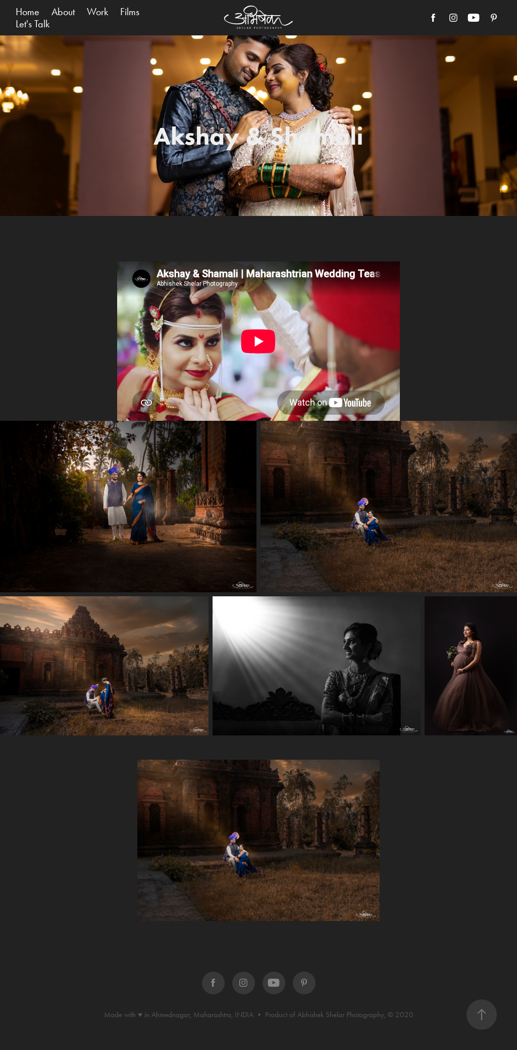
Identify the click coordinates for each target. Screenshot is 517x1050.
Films (129, 12)
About (63, 12)
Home (27, 12)
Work (97, 12)
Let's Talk (32, 24)
